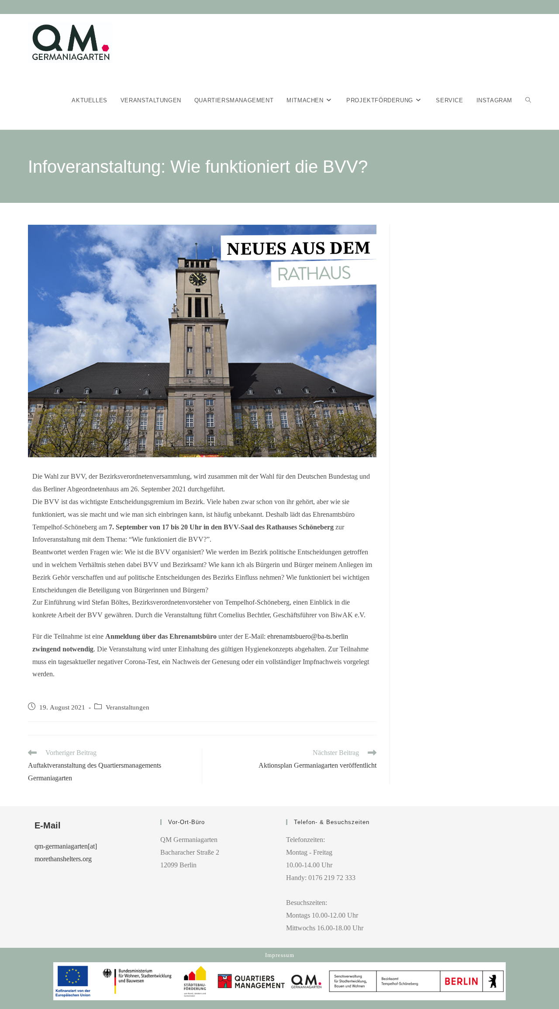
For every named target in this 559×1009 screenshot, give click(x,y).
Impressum (279, 955)
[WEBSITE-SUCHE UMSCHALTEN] (528, 100)
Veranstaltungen (127, 707)
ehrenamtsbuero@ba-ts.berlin (307, 636)
